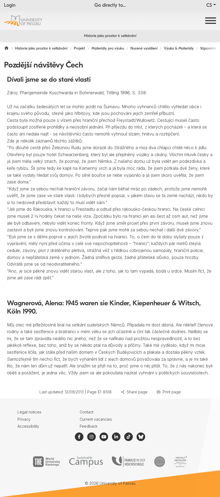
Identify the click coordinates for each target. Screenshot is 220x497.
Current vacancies (96, 419)
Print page (172, 392)
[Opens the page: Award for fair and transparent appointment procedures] (159, 461)
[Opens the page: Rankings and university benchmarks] (46, 461)
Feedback (88, 426)
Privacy (24, 419)
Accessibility (28, 426)
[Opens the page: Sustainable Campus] (86, 461)
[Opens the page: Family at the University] (128, 461)
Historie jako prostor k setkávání (110, 36)
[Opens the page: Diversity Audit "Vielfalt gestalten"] (180, 461)
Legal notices (29, 412)
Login (10, 5)
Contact (86, 412)
